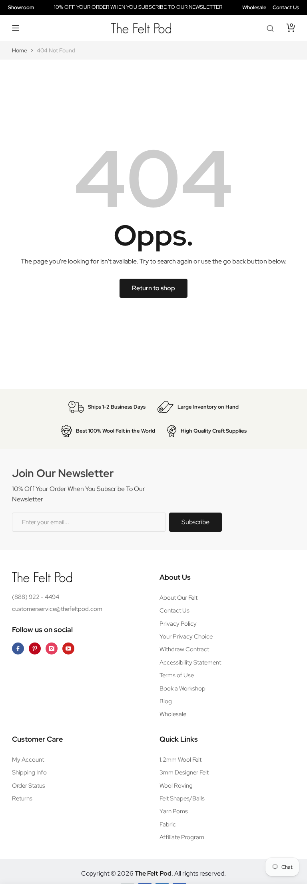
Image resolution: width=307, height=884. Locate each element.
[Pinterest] (35, 649)
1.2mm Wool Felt (180, 760)
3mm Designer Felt (184, 772)
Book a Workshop (182, 688)
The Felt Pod (153, 873)
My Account (28, 760)
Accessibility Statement (190, 662)
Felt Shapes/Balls (182, 798)
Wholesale (254, 7)
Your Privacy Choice (186, 637)
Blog (165, 701)
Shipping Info (29, 772)
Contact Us (286, 7)
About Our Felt (178, 598)
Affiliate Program (181, 837)
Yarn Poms (173, 811)
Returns (22, 798)
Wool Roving (176, 786)
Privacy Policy (178, 624)
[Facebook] (18, 649)
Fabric (167, 824)
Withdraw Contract (184, 649)
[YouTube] (68, 649)
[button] (16, 28)
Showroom (21, 7)
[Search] (270, 28)
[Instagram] (52, 649)
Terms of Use (176, 675)
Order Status (28, 786)
